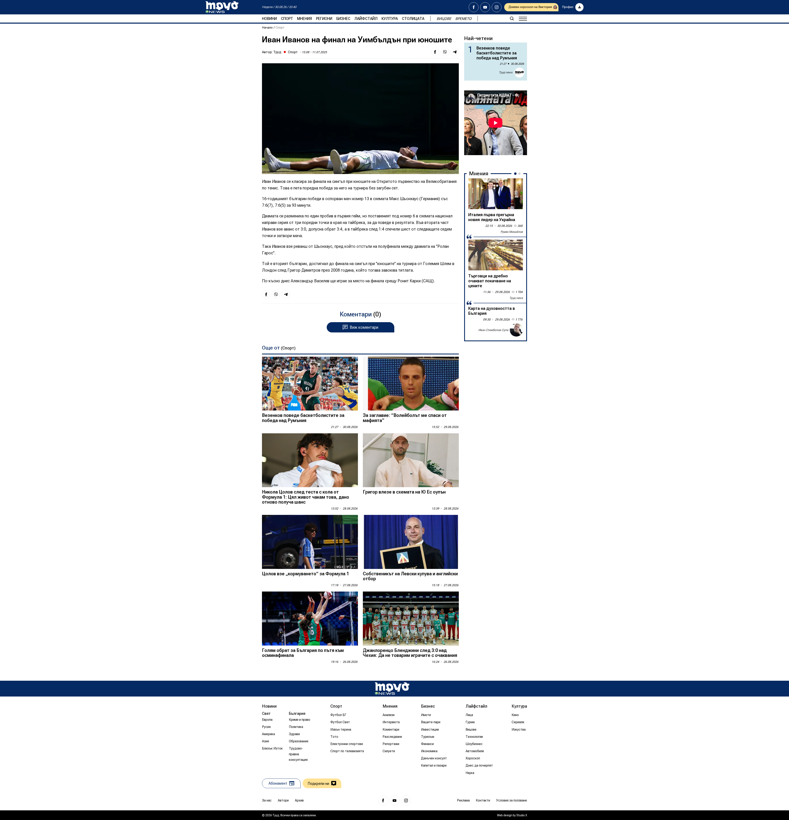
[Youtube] (485, 7)
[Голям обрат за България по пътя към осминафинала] (310, 619)
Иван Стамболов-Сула (493, 330)
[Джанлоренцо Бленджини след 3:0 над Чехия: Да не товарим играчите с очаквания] (411, 619)
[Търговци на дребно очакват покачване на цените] (495, 255)
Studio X (521, 815)
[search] (512, 18)
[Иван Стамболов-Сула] (516, 330)
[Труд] (392, 688)
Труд (277, 52)
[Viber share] (445, 52)
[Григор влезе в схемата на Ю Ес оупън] (411, 460)
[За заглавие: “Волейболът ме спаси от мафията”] (411, 384)
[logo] (221, 7)
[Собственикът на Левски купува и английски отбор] (411, 542)
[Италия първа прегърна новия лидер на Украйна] (495, 193)
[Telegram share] (455, 52)
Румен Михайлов (512, 231)
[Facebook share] (435, 52)
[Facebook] (474, 7)
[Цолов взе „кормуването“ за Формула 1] (310, 542)
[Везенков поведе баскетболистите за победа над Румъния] (310, 384)
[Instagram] (497, 7)
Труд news (505, 72)
